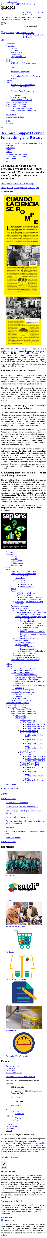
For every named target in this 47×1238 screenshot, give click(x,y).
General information (28, 619)
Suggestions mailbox (18, 57)
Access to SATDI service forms (23, 85)
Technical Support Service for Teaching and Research (23, 135)
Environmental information (16, 104)
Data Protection (12, 1126)
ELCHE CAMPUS (27, 752)
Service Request (26, 584)
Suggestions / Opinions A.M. (26, 653)
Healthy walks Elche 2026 (35, 761)
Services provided (27, 587)
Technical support (17, 55)
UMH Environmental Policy (21, 108)
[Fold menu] (5, 40)
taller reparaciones (20, 188)
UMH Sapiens (33, 188)
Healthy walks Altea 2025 (35, 726)
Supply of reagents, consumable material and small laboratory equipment (30, 611)
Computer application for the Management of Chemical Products (28, 676)
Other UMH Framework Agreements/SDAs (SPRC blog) (27, 656)
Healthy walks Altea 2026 (35, 728)
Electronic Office (10, 17)
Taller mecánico (19, 184)
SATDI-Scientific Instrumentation (23, 63)
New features (11, 115)
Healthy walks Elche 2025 (35, 759)
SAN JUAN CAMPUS (29, 731)
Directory (14, 50)
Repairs (13, 67)
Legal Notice (11, 1124)
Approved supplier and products (32, 651)
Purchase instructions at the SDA (32, 632)
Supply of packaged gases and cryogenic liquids (26, 639)
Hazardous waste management (17, 102)
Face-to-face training (18, 98)
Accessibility (11, 1128)
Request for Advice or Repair (31, 599)
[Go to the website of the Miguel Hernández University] (18, 4)
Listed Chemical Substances (21, 100)
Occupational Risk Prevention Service (20, 1077)
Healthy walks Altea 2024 (35, 724)
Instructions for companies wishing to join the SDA (35, 624)
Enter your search (30, 26)
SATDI (10, 188)
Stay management (12, 1066)
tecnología (30, 184)
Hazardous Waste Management (22, 91)
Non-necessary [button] (6, 1218)
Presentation (10, 44)
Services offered (21, 576)
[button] (10, 46)
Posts (17, 1112)
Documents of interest (23, 694)
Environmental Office (14, 1073)
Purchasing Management (20, 72)
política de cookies (38, 1143)
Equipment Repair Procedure (31, 597)
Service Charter (16, 52)
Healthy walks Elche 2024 (35, 756)
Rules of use (20, 578)
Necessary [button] (5, 1201)
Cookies (9, 1131)
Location (14, 48)
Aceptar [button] (5, 1157)
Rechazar (14, 1157)
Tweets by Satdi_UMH (10, 788)
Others (9, 184)
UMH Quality (11, 1070)
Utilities (9, 80)
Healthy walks (20, 716)
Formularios (20, 580)
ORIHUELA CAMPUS (29, 763)
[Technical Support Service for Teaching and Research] (8, 10)
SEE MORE (8, 799)
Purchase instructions (28, 649)
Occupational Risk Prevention (22, 87)
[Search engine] (2, 22)
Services (9, 59)
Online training (16, 95)
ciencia (3, 184)
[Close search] (2, 31)
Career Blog (10, 1068)
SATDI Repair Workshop (25, 593)
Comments (19, 1114)
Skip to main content (9, 2)
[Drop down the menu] (4, 22)
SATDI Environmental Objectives (23, 110)
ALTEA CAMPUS (27, 720)
